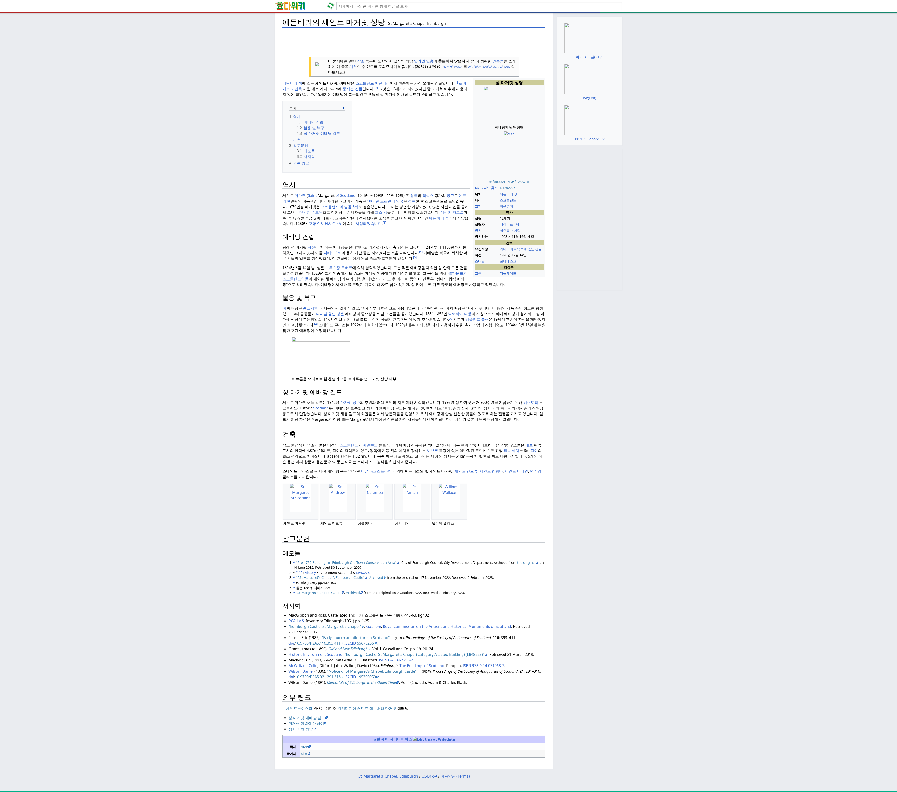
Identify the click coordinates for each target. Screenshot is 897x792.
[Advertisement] (414, 39)
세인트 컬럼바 (491, 471)
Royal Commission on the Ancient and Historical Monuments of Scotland (447, 626)
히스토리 (530, 402)
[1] (456, 82)
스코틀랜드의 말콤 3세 (339, 206)
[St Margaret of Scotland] (300, 498)
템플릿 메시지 (452, 66)
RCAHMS (296, 620)
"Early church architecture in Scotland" (355, 637)
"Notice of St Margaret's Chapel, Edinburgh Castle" (372, 671)
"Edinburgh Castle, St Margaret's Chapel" (324, 626)
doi (291, 643)
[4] (421, 251)
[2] (376, 87)
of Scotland (345, 195)
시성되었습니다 (369, 223)
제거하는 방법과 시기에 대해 (489, 66)
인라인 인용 (424, 61)
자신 (311, 247)
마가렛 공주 (350, 402)
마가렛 (300, 195)
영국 (414, 195)
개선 (353, 66)
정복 (412, 201)
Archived (376, 577)
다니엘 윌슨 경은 (330, 313)
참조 (360, 61)
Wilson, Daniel (300, 671)
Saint (312, 195)
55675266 (365, 643)
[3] (384, 222)
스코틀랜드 (364, 83)
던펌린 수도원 (311, 212)
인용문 (498, 61)
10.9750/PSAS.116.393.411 (318, 643)
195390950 (366, 676)
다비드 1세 (333, 252)
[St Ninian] (412, 498)
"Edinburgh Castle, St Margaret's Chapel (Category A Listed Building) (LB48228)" (414, 654)
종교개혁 (310, 308)
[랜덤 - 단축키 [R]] (331, 6)
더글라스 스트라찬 (376, 471)
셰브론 (432, 450)
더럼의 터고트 (452, 212)
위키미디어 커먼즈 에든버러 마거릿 (367, 708)
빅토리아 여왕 (459, 313)
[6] (452, 418)
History (310, 572)
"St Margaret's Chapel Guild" (318, 592)
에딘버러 (382, 83)
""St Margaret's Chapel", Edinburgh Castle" (330, 577)
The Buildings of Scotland (421, 665)
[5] (415, 257)
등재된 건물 (352, 88)
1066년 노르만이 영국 (385, 201)
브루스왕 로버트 (338, 267)
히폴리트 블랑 (477, 319)
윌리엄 (535, 471)
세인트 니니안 (516, 471)
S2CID (350, 643)
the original (526, 562)
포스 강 (381, 212)
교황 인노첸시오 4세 (325, 223)
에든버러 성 (439, 217)
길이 (534, 450)
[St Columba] (374, 498)
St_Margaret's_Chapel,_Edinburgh (388, 776)
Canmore (373, 626)
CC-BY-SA (429, 776)
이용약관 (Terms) (455, 776)
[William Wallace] (449, 498)
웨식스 (428, 195)
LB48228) (363, 572)
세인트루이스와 (299, 708)
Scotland (321, 408)
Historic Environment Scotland (315, 654)
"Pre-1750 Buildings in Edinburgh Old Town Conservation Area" (346, 562)
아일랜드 (370, 444)
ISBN (383, 660)
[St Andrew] (337, 498)
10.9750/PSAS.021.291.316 (318, 676)
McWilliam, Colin (302, 665)
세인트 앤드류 (466, 471)
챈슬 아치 (511, 450)
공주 (450, 195)
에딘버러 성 (292, 83)
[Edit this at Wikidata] (434, 739)
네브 (529, 444)
